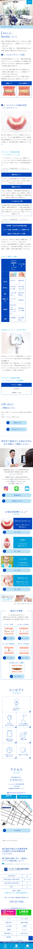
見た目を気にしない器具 (9, 724)
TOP (2, 26)
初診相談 (8, 937)
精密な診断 (23, 739)
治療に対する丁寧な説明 (9, 740)
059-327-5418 (24, 796)
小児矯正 (24, 926)
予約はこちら (8, 796)
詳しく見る (17, 532)
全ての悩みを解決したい (16, 709)
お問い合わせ (24, 933)
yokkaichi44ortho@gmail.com (17, 793)
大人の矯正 (9, 926)
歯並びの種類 (24, 922)
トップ (8, 919)
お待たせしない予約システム (9, 755)
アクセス (24, 929)
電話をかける (17, 422)
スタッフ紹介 (24, 919)
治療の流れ (9, 922)
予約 (17, 495)
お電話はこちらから (17, 501)
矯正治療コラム (8, 933)
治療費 (8, 929)
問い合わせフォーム (17, 429)
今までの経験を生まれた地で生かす (23, 724)
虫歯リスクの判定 (23, 754)
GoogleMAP (17, 830)
